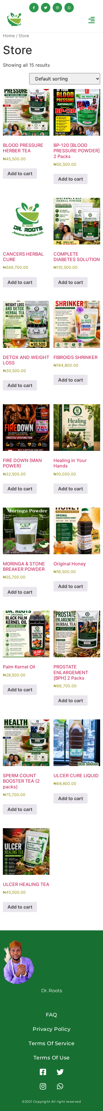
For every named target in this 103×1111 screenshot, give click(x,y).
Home (9, 35)
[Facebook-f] (34, 7)
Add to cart (19, 173)
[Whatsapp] (69, 7)
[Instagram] (57, 7)
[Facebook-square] (43, 1072)
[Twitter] (45, 7)
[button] (92, 20)
